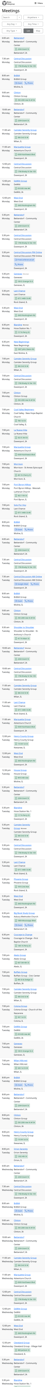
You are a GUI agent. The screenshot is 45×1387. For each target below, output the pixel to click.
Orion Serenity (21, 1149)
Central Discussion (23, 58)
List (28, 30)
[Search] (19, 17)
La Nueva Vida (20, 430)
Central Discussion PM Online (28, 252)
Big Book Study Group (24, 913)
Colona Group (20, 1006)
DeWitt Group (20, 181)
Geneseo (18, 273)
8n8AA (17, 75)
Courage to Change (23, 934)
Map (38, 30)
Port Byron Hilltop (22, 484)
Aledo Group (20, 955)
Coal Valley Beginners (24, 409)
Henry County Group (24, 736)
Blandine (18, 324)
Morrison (18, 464)
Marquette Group (22, 147)
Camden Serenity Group (25, 130)
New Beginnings (21, 341)
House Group (20, 770)
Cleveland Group (22, 1342)
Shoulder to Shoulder (24, 627)
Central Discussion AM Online (28, 576)
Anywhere (32, 17)
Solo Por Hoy (20, 505)
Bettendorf (19, 38)
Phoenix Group (21, 879)
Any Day (11, 24)
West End (18, 197)
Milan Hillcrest (20, 1060)
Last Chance (19, 290)
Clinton (17, 92)
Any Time (32, 24)
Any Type (10, 30)
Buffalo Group (20, 972)
